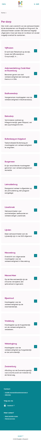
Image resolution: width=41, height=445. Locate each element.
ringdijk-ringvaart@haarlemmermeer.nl (16, 392)
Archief (20, 436)
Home (3, 13)
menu (4, 4)
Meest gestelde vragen (11, 416)
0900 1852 (8, 395)
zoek (37, 4)
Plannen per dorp (10, 418)
